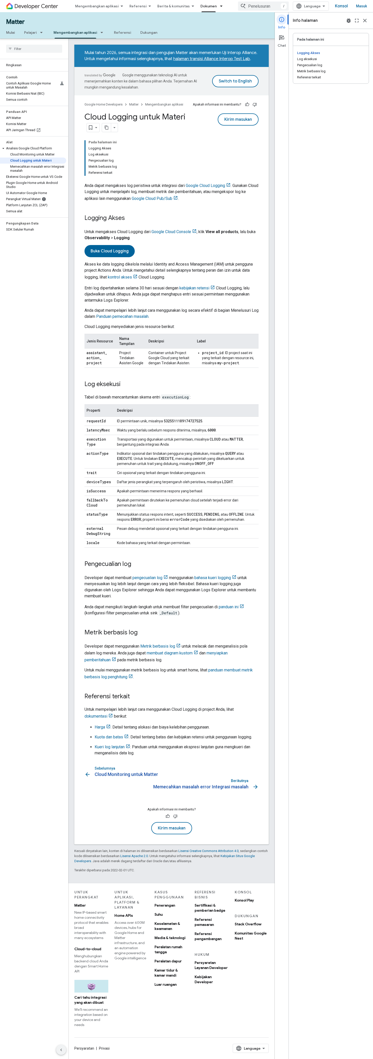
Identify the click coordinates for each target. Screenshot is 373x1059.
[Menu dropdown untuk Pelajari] (43, 32)
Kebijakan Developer (204, 979)
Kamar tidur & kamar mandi (166, 973)
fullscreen (357, 21)
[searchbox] (34, 49)
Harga (100, 727)
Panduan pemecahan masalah (122, 316)
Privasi (104, 1048)
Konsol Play (244, 900)
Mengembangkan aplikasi (97, 6)
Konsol (341, 6)
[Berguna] (247, 104)
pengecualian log (147, 577)
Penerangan (165, 905)
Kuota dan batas (109, 737)
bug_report (349, 21)
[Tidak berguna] (255, 104)
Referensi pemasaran (204, 922)
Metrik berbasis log (157, 646)
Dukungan (148, 32)
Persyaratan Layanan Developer (211, 965)
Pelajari (30, 32)
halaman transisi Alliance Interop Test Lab (211, 58)
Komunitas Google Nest (251, 936)
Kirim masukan (238, 119)
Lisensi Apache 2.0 (134, 856)
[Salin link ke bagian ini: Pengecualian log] (136, 564)
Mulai (10, 32)
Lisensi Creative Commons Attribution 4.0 (208, 851)
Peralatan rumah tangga (168, 949)
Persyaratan (84, 1048)
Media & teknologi (170, 937)
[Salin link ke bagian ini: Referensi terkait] (135, 697)
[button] (33, 148)
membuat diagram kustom (170, 653)
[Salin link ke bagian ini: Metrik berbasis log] (143, 633)
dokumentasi (95, 716)
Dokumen (208, 6)
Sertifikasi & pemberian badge (210, 908)
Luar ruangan (166, 984)
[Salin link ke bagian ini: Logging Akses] (130, 218)
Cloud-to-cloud (87, 949)
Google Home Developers (103, 104)
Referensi (138, 6)
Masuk (361, 6)
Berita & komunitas (173, 6)
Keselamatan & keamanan (167, 926)
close (365, 21)
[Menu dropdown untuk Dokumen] (223, 6)
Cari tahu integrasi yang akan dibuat (90, 1000)
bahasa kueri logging (212, 577)
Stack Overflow (248, 924)
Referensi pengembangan (208, 936)
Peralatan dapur (168, 961)
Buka (110, 251)
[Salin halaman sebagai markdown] (106, 127)
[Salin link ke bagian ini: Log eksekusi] (126, 384)
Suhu (159, 914)
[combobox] (263, 6)
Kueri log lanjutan (110, 746)
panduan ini (229, 606)
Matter (15, 22)
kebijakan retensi (194, 288)
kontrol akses (120, 277)
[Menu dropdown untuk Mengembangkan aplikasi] (103, 32)
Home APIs (123, 915)
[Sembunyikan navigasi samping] (61, 1050)
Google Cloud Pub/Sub (152, 198)
